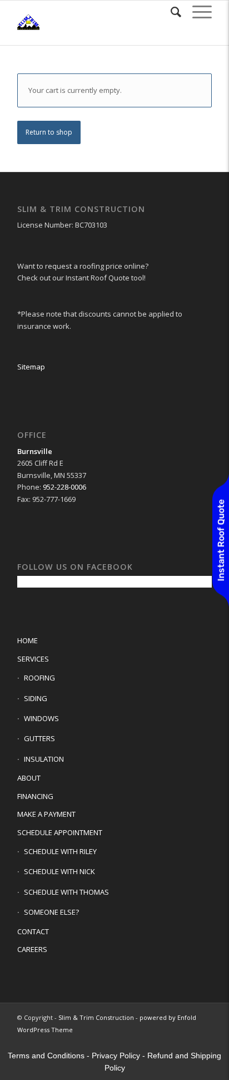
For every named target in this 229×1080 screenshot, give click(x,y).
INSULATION (44, 759)
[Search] (170, 12)
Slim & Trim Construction (96, 1017)
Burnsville (34, 451)
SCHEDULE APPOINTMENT (59, 832)
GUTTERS (39, 738)
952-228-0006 (64, 487)
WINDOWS (41, 718)
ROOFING (39, 678)
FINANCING (35, 796)
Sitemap (31, 367)
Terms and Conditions (46, 1055)
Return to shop (49, 132)
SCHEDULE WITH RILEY (60, 851)
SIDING (35, 698)
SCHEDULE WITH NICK (59, 871)
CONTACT (33, 931)
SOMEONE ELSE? (51, 912)
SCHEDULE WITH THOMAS (66, 892)
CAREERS (32, 949)
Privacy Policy (116, 1055)
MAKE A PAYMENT (46, 814)
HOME (27, 640)
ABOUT (29, 778)
